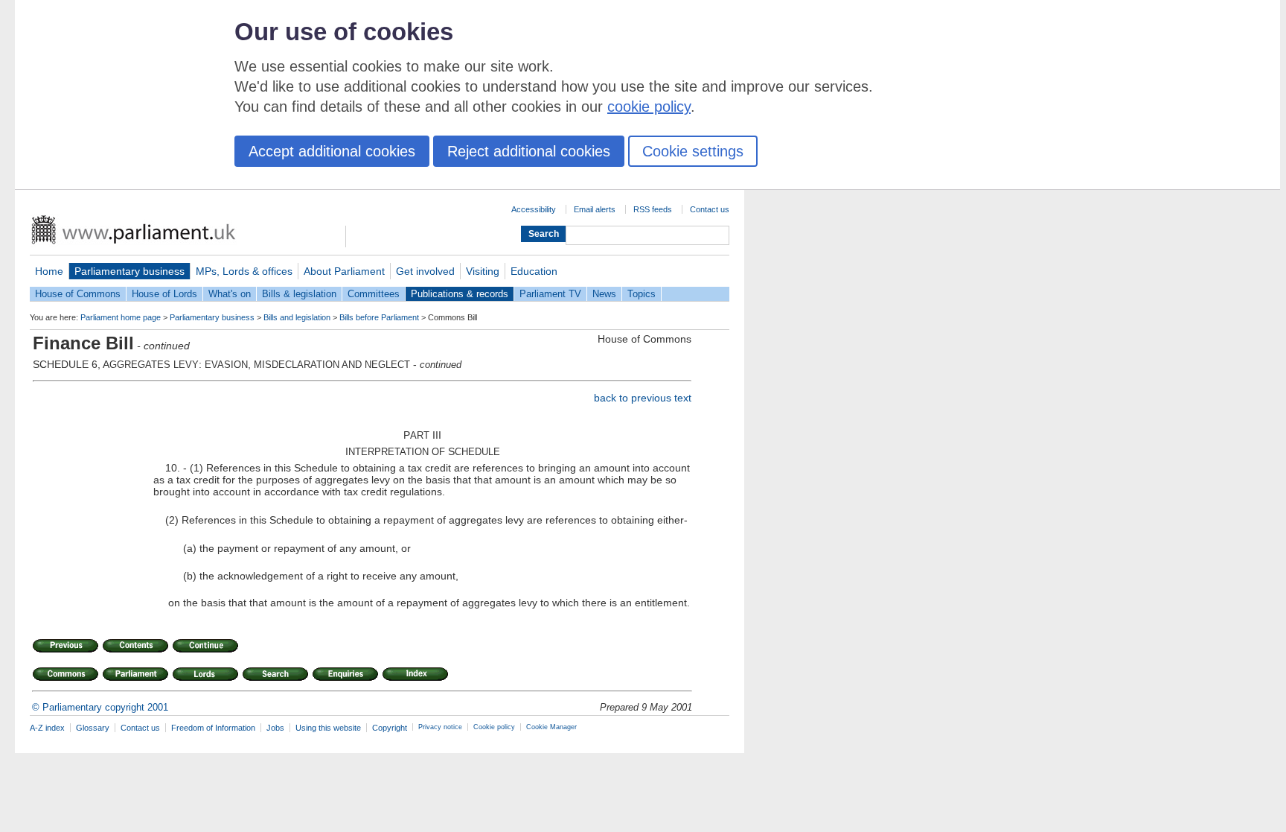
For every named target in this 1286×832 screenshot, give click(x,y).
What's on (229, 293)
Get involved (425, 271)
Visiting (482, 271)
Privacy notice (440, 727)
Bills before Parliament (379, 317)
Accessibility (533, 209)
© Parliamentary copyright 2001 (100, 707)
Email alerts (594, 209)
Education (534, 271)
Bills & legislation (299, 293)
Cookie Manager (551, 727)
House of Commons (78, 293)
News (604, 293)
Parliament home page (120, 317)
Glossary (92, 727)
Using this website (328, 727)
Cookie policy (494, 727)
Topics (641, 293)
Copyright (389, 727)
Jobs (275, 727)
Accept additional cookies (332, 151)
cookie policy (649, 106)
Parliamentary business (129, 271)
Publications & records (459, 293)
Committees (374, 293)
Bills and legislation (296, 317)
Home (49, 271)
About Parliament (344, 271)
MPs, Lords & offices (244, 271)
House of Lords (164, 293)
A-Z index (47, 727)
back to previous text (642, 398)
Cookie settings (692, 151)
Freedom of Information (213, 727)
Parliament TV (550, 293)
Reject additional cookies (528, 151)
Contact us (709, 209)
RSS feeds (652, 209)
